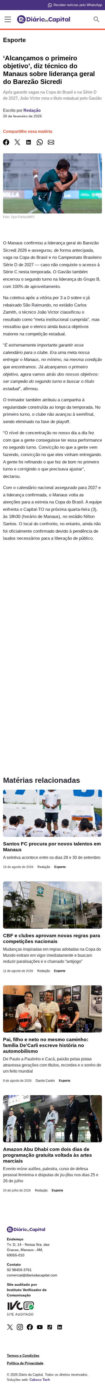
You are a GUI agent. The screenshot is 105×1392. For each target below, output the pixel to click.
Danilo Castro (45, 1080)
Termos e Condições (23, 1356)
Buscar (97, 19)
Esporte (60, 867)
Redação (32, 110)
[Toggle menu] (7, 19)
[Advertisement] (52, 600)
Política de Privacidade (25, 1363)
